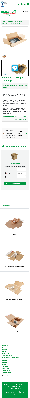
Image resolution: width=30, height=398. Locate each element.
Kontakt (4, 351)
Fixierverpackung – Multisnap (14, 332)
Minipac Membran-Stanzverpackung (14, 266)
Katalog (4, 361)
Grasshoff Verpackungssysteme (12, 21)
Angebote (5, 345)
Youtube (4, 365)
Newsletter (5, 369)
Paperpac (14, 234)
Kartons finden (16, 184)
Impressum (5, 353)
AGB (3, 347)
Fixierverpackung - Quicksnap (14, 299)
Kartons (5, 23)
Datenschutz (6, 371)
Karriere (4, 363)
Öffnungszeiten (7, 355)
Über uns (5, 367)
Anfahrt (4, 349)
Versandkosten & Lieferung (10, 357)
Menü (26, 11)
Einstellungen (6, 373)
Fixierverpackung (14, 23)
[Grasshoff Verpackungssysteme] (8, 13)
